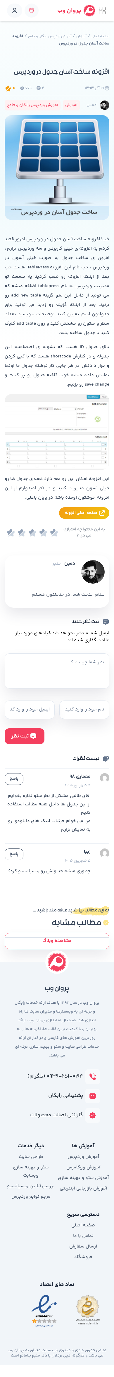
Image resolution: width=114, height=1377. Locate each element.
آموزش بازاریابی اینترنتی (83, 1188)
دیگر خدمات (31, 1146)
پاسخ (14, 779)
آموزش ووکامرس (83, 1167)
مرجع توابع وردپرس (31, 1196)
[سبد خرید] (32, 11)
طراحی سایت (31, 1156)
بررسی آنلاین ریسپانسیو (31, 1186)
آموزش (81, 36)
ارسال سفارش (83, 1246)
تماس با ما (83, 1236)
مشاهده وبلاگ (57, 941)
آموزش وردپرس (83, 1156)
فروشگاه (83, 1257)
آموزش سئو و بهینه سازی (83, 1178)
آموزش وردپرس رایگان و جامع (49, 36)
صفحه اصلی (100, 36)
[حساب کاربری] (14, 11)
